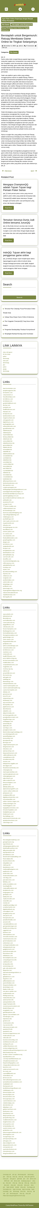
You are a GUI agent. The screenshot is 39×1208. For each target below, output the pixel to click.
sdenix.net (6, 671)
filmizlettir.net (7, 618)
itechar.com (6, 405)
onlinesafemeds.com (9, 426)
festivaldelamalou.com (10, 633)
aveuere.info (7, 922)
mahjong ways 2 (26, 1181)
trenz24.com (7, 696)
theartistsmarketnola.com (11, 768)
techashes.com (7, 392)
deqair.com (6, 542)
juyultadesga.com (8, 519)
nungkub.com (7, 578)
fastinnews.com (8, 1111)
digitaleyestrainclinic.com (10, 797)
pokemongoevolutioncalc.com (12, 1132)
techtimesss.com (8, 650)
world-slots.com (8, 873)
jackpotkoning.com (9, 1117)
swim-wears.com (8, 639)
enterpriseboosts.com (9, 683)
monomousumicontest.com (11, 1006)
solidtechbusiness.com (10, 1046)
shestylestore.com (8, 1151)
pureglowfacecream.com (10, 717)
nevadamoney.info (8, 759)
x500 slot (6, 1181)
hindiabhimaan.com (9, 812)
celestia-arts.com (8, 627)
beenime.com (7, 1067)
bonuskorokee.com (9, 1096)
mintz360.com (7, 901)
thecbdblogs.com (8, 816)
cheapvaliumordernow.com (11, 1065)
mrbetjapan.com (8, 721)
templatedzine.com (9, 550)
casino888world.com (9, 1073)
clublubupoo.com (8, 1090)
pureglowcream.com (9, 730)
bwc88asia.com (8, 529)
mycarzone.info (7, 1025)
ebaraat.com (7, 411)
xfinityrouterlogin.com (9, 803)
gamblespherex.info (9, 1012)
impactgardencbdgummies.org (12, 590)
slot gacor (13, 1178)
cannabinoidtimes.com (10, 924)
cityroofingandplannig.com (11, 514)
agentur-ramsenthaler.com (11, 1014)
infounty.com (7, 525)
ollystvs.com (7, 974)
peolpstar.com (7, 643)
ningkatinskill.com (8, 546)
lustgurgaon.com (8, 892)
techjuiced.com (7, 413)
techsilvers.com (8, 544)
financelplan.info (8, 859)
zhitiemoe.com (7, 576)
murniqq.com (31, 1187)
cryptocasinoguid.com (10, 487)
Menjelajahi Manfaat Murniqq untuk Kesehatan (19, 334)
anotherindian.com (8, 580)
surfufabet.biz (7, 458)
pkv (4, 365)
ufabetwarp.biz (7, 430)
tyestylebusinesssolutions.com (12, 1082)
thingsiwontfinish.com (9, 1153)
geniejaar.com (7, 894)
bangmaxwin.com (8, 746)
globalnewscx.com (8, 976)
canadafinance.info (8, 757)
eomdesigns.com (8, 1016)
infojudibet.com (7, 863)
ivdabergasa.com (8, 517)
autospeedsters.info (9, 1002)
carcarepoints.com (8, 536)
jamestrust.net (7, 694)
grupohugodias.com (9, 540)
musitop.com (7, 567)
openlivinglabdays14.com (11, 496)
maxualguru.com (8, 911)
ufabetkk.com (7, 711)
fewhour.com (7, 932)
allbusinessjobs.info (9, 850)
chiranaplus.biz (7, 770)
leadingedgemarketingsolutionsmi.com (15, 489)
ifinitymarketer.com (9, 1115)
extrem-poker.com (8, 531)
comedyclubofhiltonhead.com (12, 1058)
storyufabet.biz (7, 466)
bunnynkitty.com (8, 738)
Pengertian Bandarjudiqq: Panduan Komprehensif (20, 329)
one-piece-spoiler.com (10, 991)
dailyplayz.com (7, 1107)
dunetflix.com (7, 559)
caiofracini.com (7, 962)
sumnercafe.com (8, 557)
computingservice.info (9, 960)
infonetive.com (7, 749)
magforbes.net (7, 666)
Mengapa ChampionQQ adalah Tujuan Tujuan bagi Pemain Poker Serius (17, 187)
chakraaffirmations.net (10, 888)
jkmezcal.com (7, 1077)
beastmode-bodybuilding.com (12, 856)
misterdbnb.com (8, 1075)
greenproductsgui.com (10, 926)
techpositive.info (8, 964)
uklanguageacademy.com (11, 846)
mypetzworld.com (8, 523)
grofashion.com (7, 1130)
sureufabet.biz (7, 462)
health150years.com (9, 656)
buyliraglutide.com (8, 424)
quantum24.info (7, 1029)
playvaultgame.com (9, 1143)
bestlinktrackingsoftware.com (12, 1088)
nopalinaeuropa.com (9, 594)
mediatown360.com (9, 795)
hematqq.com (7, 1189)
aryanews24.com (8, 502)
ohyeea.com (7, 573)
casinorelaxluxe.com (9, 1101)
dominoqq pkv (22, 1174)
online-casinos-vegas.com (11, 801)
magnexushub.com (9, 418)
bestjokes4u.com (8, 890)
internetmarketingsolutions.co (12, 972)
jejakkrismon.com (8, 707)
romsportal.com (8, 1147)
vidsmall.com (7, 1037)
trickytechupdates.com (10, 810)
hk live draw (6, 354)
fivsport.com (7, 548)
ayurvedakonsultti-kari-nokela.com (13, 498)
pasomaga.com (8, 588)
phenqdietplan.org (8, 554)
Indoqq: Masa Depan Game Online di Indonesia (19, 317)
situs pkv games (29, 1176)
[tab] (6, 9)
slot (28, 1178)
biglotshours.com (8, 422)
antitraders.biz (7, 500)
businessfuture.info (9, 861)
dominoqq (6, 358)
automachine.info (8, 1000)
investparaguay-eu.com (10, 527)
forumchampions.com (9, 629)
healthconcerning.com (10, 928)
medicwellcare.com (9, 1035)
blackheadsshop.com (9, 1052)
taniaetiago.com (8, 584)
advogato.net (7, 677)
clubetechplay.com (8, 1103)
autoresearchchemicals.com (12, 818)
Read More (9, 208)
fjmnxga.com (7, 742)
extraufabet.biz (7, 449)
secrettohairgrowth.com (10, 734)
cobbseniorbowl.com (9, 508)
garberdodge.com (8, 637)
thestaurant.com (8, 1086)
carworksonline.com (9, 648)
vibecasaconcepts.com (10, 1027)
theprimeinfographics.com (11, 1063)
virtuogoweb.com (8, 420)
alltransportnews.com (9, 481)
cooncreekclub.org (8, 622)
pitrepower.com (7, 793)
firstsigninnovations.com (10, 635)
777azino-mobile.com (9, 506)
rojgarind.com (7, 930)
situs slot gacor (7, 352)
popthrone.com (7, 871)
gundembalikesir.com (9, 403)
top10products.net (8, 852)
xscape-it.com (7, 504)
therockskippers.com (9, 782)
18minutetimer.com (9, 934)
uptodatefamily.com (9, 565)
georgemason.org (8, 842)
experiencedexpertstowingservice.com (15, 1050)
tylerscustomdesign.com (10, 645)
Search (7, 284)
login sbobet (10, 1187)
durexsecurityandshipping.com (12, 512)
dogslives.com (7, 978)
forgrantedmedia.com (9, 641)
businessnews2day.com (10, 1040)
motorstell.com (7, 654)
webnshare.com (8, 943)
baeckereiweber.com (9, 388)
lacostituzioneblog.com (10, 571)
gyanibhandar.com (8, 428)
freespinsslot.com (8, 917)
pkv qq (14, 1174)
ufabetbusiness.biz (8, 443)
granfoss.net (7, 784)
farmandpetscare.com (10, 957)
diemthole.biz (7, 709)
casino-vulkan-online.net (10, 791)
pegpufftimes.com (8, 624)
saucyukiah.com (8, 614)
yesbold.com (7, 407)
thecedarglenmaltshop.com (11, 840)
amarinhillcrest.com (9, 673)
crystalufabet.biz (8, 470)
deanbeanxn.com (8, 867)
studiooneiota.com (8, 993)
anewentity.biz (7, 723)
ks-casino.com (7, 533)
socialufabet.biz (7, 456)
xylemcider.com (8, 582)
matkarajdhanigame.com (10, 869)
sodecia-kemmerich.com (10, 1069)
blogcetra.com (7, 970)
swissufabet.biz (7, 441)
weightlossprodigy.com (10, 905)
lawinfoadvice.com (8, 552)
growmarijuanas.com (9, 941)
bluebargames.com (9, 631)
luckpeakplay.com (8, 1126)
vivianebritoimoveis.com (10, 664)
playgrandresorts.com (9, 1145)
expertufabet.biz (8, 434)
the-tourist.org (7, 675)
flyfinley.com (7, 882)
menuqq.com (7, 1174)
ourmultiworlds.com (9, 620)
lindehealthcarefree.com (10, 848)
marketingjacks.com (9, 805)
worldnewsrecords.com (10, 1042)
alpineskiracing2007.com (10, 789)
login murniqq (26, 1189)
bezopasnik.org (7, 740)
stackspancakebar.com (10, 772)
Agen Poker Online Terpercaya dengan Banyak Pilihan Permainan (17, 20)
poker (4, 356)
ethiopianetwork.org (9, 947)
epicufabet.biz (7, 468)
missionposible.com (9, 799)
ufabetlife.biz (7, 451)
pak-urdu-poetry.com (9, 968)
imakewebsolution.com (10, 875)
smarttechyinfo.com (9, 907)
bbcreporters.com (8, 485)
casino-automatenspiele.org (11, 688)
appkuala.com (7, 725)
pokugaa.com (7, 1141)
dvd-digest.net (7, 765)
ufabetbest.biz (7, 460)
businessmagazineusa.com (11, 1033)
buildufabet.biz (7, 479)
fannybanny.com (8, 1113)
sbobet (17, 1187)
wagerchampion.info (9, 1004)
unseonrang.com (8, 966)
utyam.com (6, 569)
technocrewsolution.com (10, 660)
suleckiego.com (8, 822)
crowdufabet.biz (8, 477)
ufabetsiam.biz (7, 439)
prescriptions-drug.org (9, 658)
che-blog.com (7, 877)
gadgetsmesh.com (8, 949)
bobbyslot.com (7, 896)
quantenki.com (7, 1031)
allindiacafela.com (8, 786)
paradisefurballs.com (9, 920)
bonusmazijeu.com (9, 1092)
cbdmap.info (7, 865)
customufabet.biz (8, 464)
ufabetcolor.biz (7, 447)
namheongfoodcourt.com (10, 774)
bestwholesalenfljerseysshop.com (13, 493)
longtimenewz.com (9, 1122)
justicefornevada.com (9, 951)
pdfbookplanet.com (9, 981)
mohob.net (6, 903)
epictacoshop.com (8, 751)
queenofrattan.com (8, 983)
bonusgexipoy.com (9, 1098)
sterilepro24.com (8, 1044)
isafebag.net (6, 679)
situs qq (8, 1176)
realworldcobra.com (9, 997)
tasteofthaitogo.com (9, 736)
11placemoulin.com (9, 898)
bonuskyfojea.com (8, 1094)
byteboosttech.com (9, 416)
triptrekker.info (7, 1018)
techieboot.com (7, 401)
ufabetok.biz (6, 472)
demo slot (33, 1178)
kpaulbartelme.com (9, 1056)
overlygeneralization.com (10, 945)
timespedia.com (8, 704)
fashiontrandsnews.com (10, 483)
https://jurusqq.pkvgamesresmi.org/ (14, 1195)
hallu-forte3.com (8, 778)
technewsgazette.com (10, 715)
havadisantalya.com (9, 397)
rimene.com (6, 761)
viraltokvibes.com (8, 662)
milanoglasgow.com (9, 776)
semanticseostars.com (10, 936)
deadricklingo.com (8, 1008)
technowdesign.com (9, 510)
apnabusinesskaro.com (10, 820)
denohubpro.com (8, 987)
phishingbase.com (8, 1134)
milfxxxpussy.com (8, 563)
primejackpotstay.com (10, 1138)
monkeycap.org (8, 669)
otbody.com (6, 692)
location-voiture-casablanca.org (12, 1054)
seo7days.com (7, 728)
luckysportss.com (8, 1124)
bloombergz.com (8, 681)
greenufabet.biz (7, 445)
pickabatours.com (8, 854)
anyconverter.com (8, 702)
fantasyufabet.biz (8, 437)
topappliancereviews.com (11, 808)
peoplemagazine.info (9, 390)
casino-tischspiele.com (10, 690)
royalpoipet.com (8, 1084)
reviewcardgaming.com (10, 1048)
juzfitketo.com (7, 586)
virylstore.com (7, 652)
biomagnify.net (7, 597)
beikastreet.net (7, 616)
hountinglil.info (7, 886)
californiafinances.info (9, 755)
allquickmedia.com (8, 713)
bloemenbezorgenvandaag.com (12, 732)
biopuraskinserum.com (10, 753)
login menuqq (17, 1189)
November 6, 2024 (10, 45)
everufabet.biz (7, 475)
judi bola (19, 1178)
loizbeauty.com (7, 700)
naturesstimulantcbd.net (10, 592)
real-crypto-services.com (10, 521)
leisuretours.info (8, 953)
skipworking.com (8, 698)
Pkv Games (6, 24)
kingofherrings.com (9, 719)
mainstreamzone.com (9, 939)
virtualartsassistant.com (10, 1061)
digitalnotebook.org (8, 909)
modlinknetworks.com (10, 1120)
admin (21, 45)
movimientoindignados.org (11, 561)
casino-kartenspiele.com (10, 685)
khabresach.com (8, 814)
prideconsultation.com (9, 884)
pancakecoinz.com (9, 880)
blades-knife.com (8, 989)
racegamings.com (8, 1136)
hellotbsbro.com (8, 955)
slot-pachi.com (7, 915)
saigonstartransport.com (10, 744)
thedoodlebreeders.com (10, 538)
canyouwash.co (8, 395)
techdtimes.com (8, 399)
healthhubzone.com (9, 409)
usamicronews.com (9, 1128)
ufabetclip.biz (7, 432)
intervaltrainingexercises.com (12, 1079)
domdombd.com (8, 1105)
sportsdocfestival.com (10, 1149)
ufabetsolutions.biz (8, 453)
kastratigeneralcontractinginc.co (13, 491)
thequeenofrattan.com (9, 985)
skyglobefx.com (8, 1010)
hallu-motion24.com (9, 780)
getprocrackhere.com (9, 1109)
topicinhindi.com (8, 844)
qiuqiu (5, 369)
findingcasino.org (8, 995)
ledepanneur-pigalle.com (10, 763)
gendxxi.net (6, 1021)
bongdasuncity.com (9, 913)
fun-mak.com (7, 1071)
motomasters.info (8, 1023)
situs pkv (6, 360)
